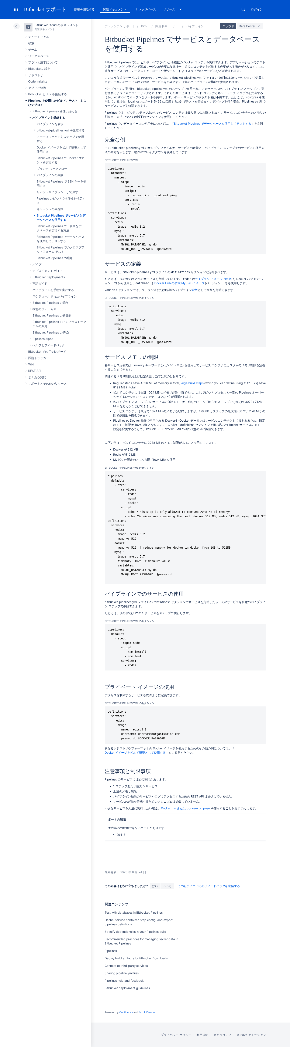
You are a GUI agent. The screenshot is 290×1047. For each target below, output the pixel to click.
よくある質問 (37, 377)
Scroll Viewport (147, 1012)
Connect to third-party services (126, 965)
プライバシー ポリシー (176, 1035)
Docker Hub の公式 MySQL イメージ (179, 283)
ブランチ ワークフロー (52, 168)
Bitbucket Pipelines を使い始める (54, 111)
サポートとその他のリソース (47, 383)
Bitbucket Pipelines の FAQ (50, 332)
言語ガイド (39, 283)
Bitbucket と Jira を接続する (47, 94)
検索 (243, 9)
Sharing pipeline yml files (122, 973)
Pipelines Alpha (42, 339)
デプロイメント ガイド (47, 270)
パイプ (36, 264)
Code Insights (37, 81)
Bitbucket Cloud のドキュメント (56, 25)
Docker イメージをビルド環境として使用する (135, 752)
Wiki (31, 364)
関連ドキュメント (115, 9)
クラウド (228, 26)
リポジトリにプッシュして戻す (57, 192)
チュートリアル (38, 37)
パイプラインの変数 (50, 175)
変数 (195, 290)
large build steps (192, 383)
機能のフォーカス (44, 309)
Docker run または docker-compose (185, 808)
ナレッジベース (145, 9)
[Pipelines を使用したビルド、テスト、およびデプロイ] (178, 26)
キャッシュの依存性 (50, 209)
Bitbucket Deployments (48, 277)
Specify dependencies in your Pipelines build (135, 931)
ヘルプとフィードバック (48, 345)
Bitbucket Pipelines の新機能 (51, 315)
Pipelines (111, 951)
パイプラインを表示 (50, 124)
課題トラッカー (38, 358)
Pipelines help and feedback (124, 980)
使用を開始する (84, 9)
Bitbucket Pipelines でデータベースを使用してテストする (212, 123)
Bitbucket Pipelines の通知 (55, 258)
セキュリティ (222, 1035)
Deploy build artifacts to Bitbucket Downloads (136, 958)
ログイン (257, 9)
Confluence (126, 1012)
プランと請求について (43, 62)
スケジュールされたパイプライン (54, 296)
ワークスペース (38, 56)
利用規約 (202, 1035)
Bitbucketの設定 (39, 68)
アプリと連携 (37, 88)
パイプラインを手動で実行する (53, 290)
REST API (34, 370)
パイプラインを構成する (48, 117)
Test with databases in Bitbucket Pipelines (134, 912)
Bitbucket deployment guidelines (127, 988)
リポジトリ (35, 75)
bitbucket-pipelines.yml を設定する (61, 130)
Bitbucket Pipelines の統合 (50, 302)
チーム (32, 49)
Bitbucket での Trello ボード (47, 351)
